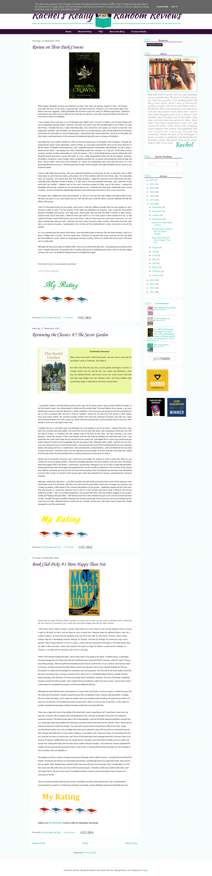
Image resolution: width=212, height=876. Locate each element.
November (157, 211)
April (154, 263)
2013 (152, 288)
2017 (152, 200)
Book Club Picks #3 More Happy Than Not (68, 564)
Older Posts (131, 843)
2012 (152, 292)
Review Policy (85, 31)
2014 (152, 284)
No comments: (69, 832)
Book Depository (53, 271)
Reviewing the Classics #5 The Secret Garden (70, 335)
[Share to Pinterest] (90, 317)
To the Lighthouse (162, 318)
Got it (174, 7)
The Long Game (161, 344)
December (157, 207)
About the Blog (116, 31)
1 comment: (68, 318)
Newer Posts (38, 843)
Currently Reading (162, 303)
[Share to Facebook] (87, 317)
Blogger (144, 870)
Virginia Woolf (160, 320)
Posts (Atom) (90, 853)
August (155, 247)
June (154, 255)
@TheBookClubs (55, 823)
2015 (152, 280)
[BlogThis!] (81, 317)
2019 (152, 192)
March (155, 267)
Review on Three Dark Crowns (57, 47)
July (154, 251)
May (154, 259)
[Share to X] (84, 317)
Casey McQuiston (161, 309)
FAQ (101, 31)
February (156, 271)
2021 (152, 184)
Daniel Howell (153, 340)
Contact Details (138, 31)
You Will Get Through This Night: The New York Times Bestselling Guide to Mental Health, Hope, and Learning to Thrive (161, 334)
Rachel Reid (160, 346)
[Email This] (79, 317)
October (156, 215)
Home (68, 31)
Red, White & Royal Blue (165, 307)
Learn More (162, 7)
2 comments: (69, 547)
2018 (152, 196)
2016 (152, 204)
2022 (152, 180)
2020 (152, 188)
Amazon (41, 271)
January (156, 275)
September (157, 219)
